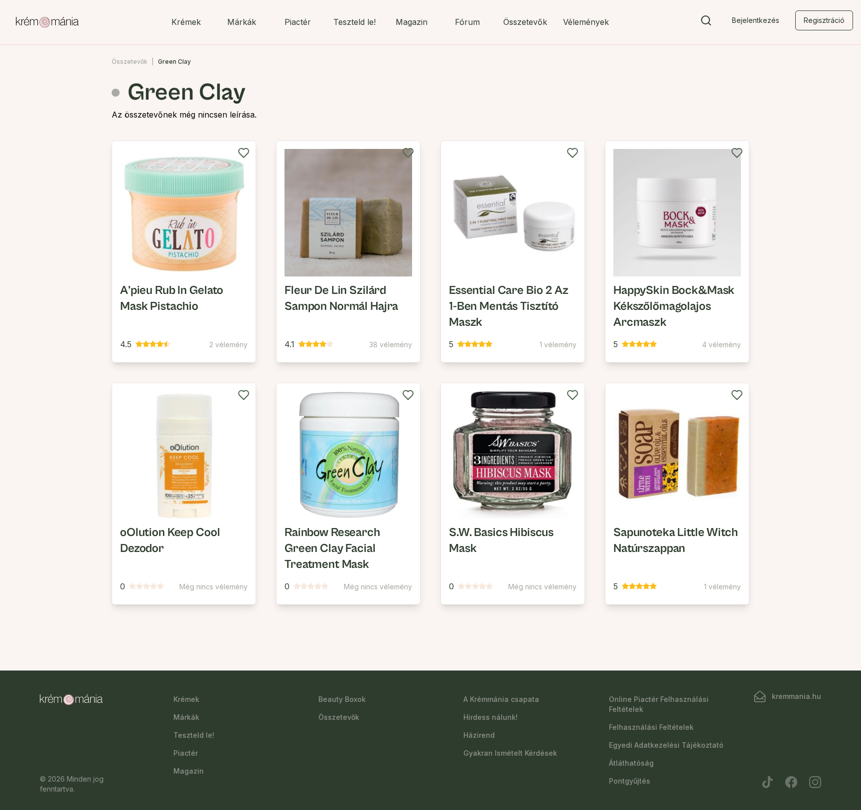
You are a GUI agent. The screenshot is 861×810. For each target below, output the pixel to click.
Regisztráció (824, 20)
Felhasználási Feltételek (651, 727)
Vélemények (586, 22)
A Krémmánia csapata (501, 699)
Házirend (479, 735)
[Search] (706, 22)
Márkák (241, 22)
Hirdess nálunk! (490, 717)
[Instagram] (815, 782)
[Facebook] (791, 782)
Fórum (467, 22)
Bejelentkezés (755, 20)
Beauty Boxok (342, 699)
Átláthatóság (631, 763)
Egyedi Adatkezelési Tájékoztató (666, 745)
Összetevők (525, 22)
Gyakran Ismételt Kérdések (510, 753)
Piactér (298, 22)
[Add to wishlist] (244, 153)
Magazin (412, 22)
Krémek (186, 22)
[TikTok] (767, 782)
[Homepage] (47, 22)
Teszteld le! (354, 22)
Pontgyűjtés (629, 781)
